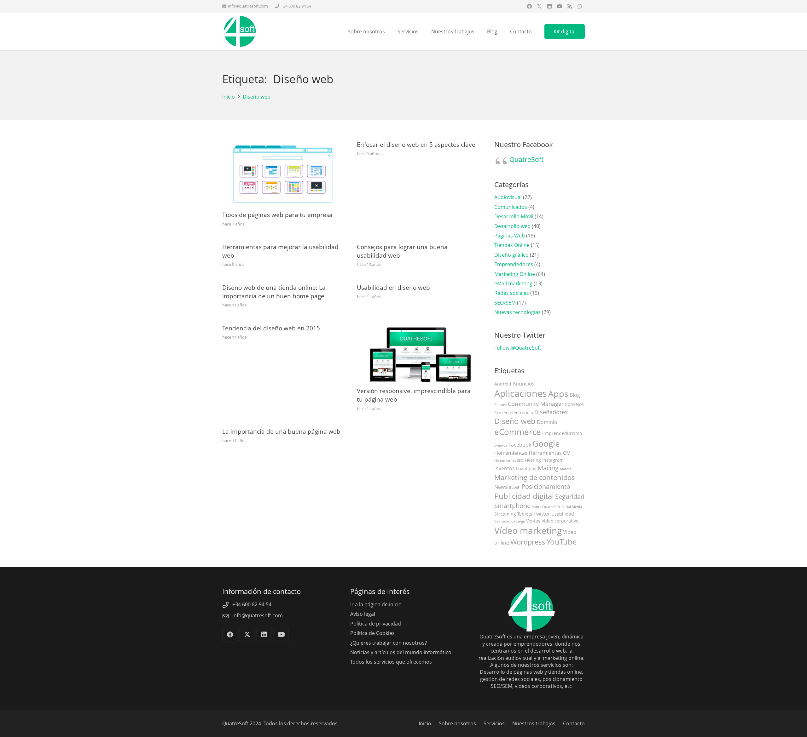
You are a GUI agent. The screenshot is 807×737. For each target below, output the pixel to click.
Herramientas (510, 452)
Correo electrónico (513, 412)
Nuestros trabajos (533, 723)
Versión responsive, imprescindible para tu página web (414, 394)
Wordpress (527, 542)
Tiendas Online (512, 245)
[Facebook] (529, 6)
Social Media (571, 507)
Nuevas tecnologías (517, 312)
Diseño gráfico (511, 254)
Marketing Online (514, 274)
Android (502, 384)
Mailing (548, 468)
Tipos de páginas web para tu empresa (277, 214)
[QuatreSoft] (239, 31)
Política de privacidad (375, 623)
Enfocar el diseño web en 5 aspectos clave (416, 144)
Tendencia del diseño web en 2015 (271, 328)
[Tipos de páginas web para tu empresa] (282, 143)
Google (546, 443)
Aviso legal (362, 613)
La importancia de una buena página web (281, 431)
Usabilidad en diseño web (393, 287)
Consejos (574, 404)
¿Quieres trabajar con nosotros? (388, 642)
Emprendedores (513, 264)
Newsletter (507, 486)
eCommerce (517, 431)
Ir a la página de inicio (376, 604)
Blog (575, 394)
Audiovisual (508, 197)
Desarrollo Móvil (513, 216)
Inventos (504, 468)
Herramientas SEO (509, 460)
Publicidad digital (524, 496)
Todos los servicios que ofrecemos (391, 661)
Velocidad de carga (509, 521)
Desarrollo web (512, 226)
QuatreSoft (526, 159)
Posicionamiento (545, 486)
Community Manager (536, 404)
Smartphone (512, 505)
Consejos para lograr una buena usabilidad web (402, 251)
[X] (539, 6)
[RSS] (570, 6)
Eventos (500, 445)
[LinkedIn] (549, 6)
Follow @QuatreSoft (517, 347)
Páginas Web (509, 235)
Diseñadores (551, 412)
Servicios (494, 723)
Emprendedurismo (562, 433)
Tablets (524, 514)
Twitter (541, 513)
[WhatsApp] (580, 6)
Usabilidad (562, 514)
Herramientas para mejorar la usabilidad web (280, 251)
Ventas (533, 521)
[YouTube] (559, 6)
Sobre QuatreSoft (546, 507)
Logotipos (526, 468)
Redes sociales (511, 292)
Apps (558, 393)
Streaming (505, 514)
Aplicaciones (520, 393)
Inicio (425, 723)
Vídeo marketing (528, 530)
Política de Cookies (372, 633)
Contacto (574, 723)
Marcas (565, 469)
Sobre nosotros (457, 723)
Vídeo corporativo (560, 521)
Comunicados (510, 206)
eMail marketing (513, 283)
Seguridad (569, 496)
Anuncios (524, 383)
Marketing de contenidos (534, 477)
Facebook (519, 444)
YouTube (562, 542)
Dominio (547, 422)
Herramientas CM (550, 452)
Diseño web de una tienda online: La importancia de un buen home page (274, 291)
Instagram (553, 460)
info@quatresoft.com (257, 615)
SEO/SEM (505, 302)
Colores (500, 405)
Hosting (533, 460)
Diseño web (515, 421)
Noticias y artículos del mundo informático (400, 652)
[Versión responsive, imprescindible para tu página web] (416, 327)
